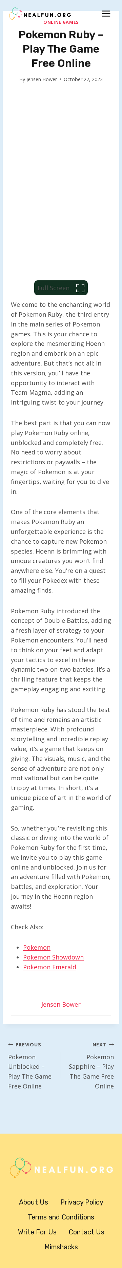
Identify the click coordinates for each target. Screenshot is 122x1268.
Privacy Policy (81, 1202)
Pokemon (36, 947)
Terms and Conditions (61, 1217)
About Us (33, 1202)
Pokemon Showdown (53, 957)
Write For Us (37, 1232)
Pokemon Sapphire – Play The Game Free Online (91, 1065)
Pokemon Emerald (49, 967)
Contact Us (86, 1232)
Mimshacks (61, 1247)
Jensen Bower (41, 79)
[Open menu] (106, 13)
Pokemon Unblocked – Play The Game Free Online (30, 1065)
